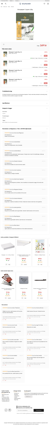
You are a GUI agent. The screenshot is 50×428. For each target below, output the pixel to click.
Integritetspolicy (17, 398)
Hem (1, 6)
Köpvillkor (16, 394)
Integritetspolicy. (40, 413)
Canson (3, 113)
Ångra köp (16, 399)
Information (47, 0)
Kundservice (16, 393)
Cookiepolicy (16, 395)
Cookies (15, 397)
